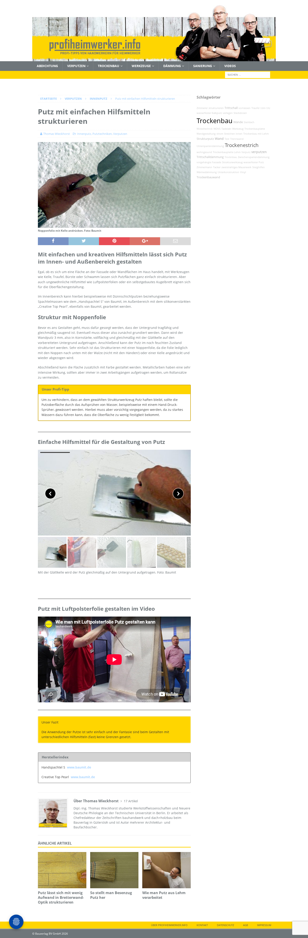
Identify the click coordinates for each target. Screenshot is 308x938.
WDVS (217, 128)
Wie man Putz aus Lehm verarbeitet (164, 895)
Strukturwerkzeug (232, 162)
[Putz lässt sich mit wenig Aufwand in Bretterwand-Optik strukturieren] (62, 870)
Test (227, 138)
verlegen (228, 113)
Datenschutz (225, 925)
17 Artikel (131, 801)
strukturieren (216, 108)
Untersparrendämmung (210, 146)
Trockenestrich (242, 145)
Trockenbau (108, 66)
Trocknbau (231, 157)
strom (219, 133)
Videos (230, 66)
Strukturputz (205, 139)
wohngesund (204, 152)
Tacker (217, 167)
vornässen (245, 108)
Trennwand (237, 138)
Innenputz (84, 134)
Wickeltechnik (205, 128)
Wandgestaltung (206, 133)
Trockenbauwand (208, 177)
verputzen (259, 152)
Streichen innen (233, 133)
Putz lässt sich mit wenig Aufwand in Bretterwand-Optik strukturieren (61, 897)
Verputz (246, 152)
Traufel (255, 108)
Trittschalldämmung (210, 157)
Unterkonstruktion (228, 172)
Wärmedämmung (207, 172)
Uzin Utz (265, 108)
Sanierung (202, 66)
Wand (219, 138)
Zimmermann (204, 167)
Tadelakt (226, 128)
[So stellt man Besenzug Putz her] (114, 870)
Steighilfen (258, 167)
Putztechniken (102, 134)
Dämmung (172, 66)
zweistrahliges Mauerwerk (236, 167)
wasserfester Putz (254, 162)
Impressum (264, 925)
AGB (245, 925)
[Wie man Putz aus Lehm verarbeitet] (166, 870)
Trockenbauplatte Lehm (227, 152)
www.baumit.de (79, 767)
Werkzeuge (141, 66)
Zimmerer (202, 108)
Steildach (249, 122)
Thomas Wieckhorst (56, 134)
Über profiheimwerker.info (169, 925)
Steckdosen (240, 113)
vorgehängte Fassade (209, 162)
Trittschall (231, 108)
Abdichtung (47, 66)
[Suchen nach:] (247, 74)
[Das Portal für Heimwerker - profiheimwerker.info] (154, 59)
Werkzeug (238, 128)
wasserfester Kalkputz (209, 113)
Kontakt (202, 925)
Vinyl (243, 172)
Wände (238, 122)
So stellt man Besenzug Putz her (111, 895)
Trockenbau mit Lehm (256, 133)
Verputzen (76, 66)
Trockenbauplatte (254, 128)
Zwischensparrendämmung (253, 157)
